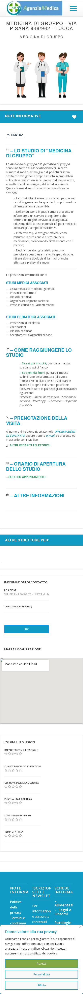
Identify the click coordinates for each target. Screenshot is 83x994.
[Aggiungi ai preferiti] (75, 116)
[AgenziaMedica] (34, 8)
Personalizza (41, 974)
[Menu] (71, 8)
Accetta (42, 963)
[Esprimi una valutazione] (5, 754)
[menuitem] (71, 8)
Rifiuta (41, 985)
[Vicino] (80, 927)
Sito (26, 629)
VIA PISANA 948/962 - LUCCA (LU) (26, 594)
